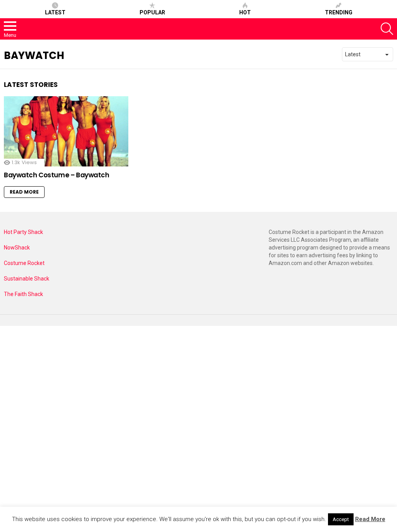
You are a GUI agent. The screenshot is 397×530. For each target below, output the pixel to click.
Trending (338, 12)
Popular (152, 12)
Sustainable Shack (26, 278)
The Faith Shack (23, 294)
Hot (245, 12)
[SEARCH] (387, 28)
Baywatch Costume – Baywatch (56, 175)
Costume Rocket (24, 263)
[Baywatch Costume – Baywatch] (66, 131)
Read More (24, 192)
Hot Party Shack (23, 232)
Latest (55, 12)
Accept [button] (341, 519)
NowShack (17, 247)
